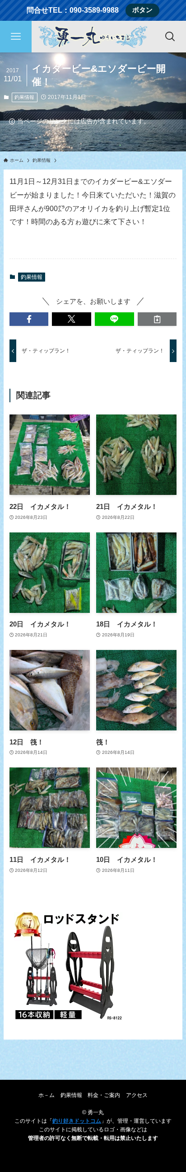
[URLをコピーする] (157, 319)
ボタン (142, 10)
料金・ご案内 (104, 1095)
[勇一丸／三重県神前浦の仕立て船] (93, 36)
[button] (29, 319)
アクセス (137, 1095)
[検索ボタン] (170, 36)
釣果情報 (24, 97)
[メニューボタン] (16, 36)
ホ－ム (46, 1095)
